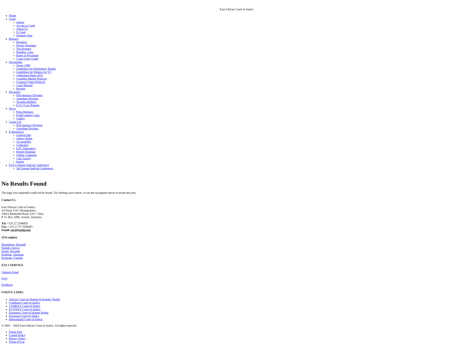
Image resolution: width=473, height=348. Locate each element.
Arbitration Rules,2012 (29, 75)
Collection (22, 145)
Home (12, 15)
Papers (20, 161)
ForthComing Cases (28, 115)
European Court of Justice (24, 316)
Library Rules (24, 138)
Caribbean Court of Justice (24, 302)
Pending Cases (24, 52)
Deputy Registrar (26, 45)
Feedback (7, 284)
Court (12, 18)
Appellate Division (27, 98)
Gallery (20, 118)
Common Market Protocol (31, 78)
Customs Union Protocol (30, 82)
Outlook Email (10, 272)
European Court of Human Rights (28, 312)
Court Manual (24, 85)
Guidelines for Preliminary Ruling (36, 68)
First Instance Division (29, 95)
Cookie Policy (17, 335)
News (12, 108)
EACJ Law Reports (27, 105)
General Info (23, 135)
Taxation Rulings (26, 102)
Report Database (26, 151)
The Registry (23, 48)
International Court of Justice (25, 319)
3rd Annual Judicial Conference (34, 168)
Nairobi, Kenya (10, 247)
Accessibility (23, 141)
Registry (14, 38)
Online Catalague (26, 155)
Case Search (23, 158)
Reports (20, 88)
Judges (20, 22)
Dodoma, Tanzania (12, 254)
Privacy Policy (17, 338)
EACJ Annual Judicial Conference (29, 165)
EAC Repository (26, 148)
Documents (15, 62)
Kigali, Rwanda (10, 251)
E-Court (21, 32)
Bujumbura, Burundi (13, 244)
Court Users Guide (27, 58)
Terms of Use (17, 341)
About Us (22, 28)
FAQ (4, 278)
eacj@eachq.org (21, 230)
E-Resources (16, 131)
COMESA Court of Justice (24, 306)
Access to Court (25, 25)
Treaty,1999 (23, 65)
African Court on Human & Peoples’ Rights (34, 299)
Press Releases (24, 111)
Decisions (14, 92)
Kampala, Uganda (12, 257)
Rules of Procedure (27, 55)
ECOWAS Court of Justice (24, 309)
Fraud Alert (15, 331)
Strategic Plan (24, 35)
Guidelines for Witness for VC (34, 72)
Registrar (21, 42)
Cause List (15, 121)
